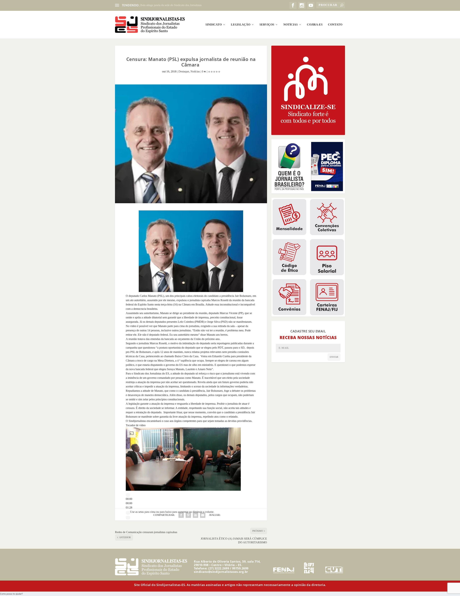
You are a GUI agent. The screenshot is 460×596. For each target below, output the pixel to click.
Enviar (334, 357)
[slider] (129, 503)
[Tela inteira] (128, 517)
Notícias (290, 24)
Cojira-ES (315, 24)
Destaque (183, 71)
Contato (335, 24)
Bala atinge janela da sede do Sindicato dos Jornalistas (171, 5)
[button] (11, 593)
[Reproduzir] (128, 495)
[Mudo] (128, 513)
